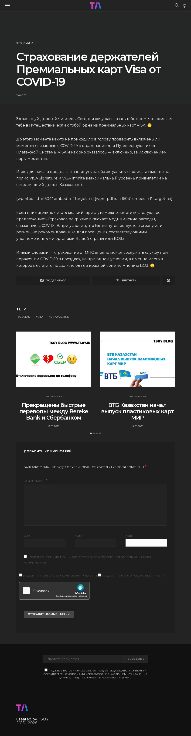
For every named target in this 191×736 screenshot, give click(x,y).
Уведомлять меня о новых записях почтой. (134, 575)
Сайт (129, 536)
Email (79, 536)
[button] (184, 6)
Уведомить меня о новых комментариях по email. (60, 575)
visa (40, 316)
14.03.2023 (54, 426)
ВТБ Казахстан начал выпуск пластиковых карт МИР (137, 411)
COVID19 (25, 316)
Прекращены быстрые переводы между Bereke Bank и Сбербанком (53, 411)
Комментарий (34, 481)
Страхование (60, 316)
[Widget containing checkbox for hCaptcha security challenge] (54, 590)
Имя (27, 536)
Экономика (24, 43)
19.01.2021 (22, 95)
